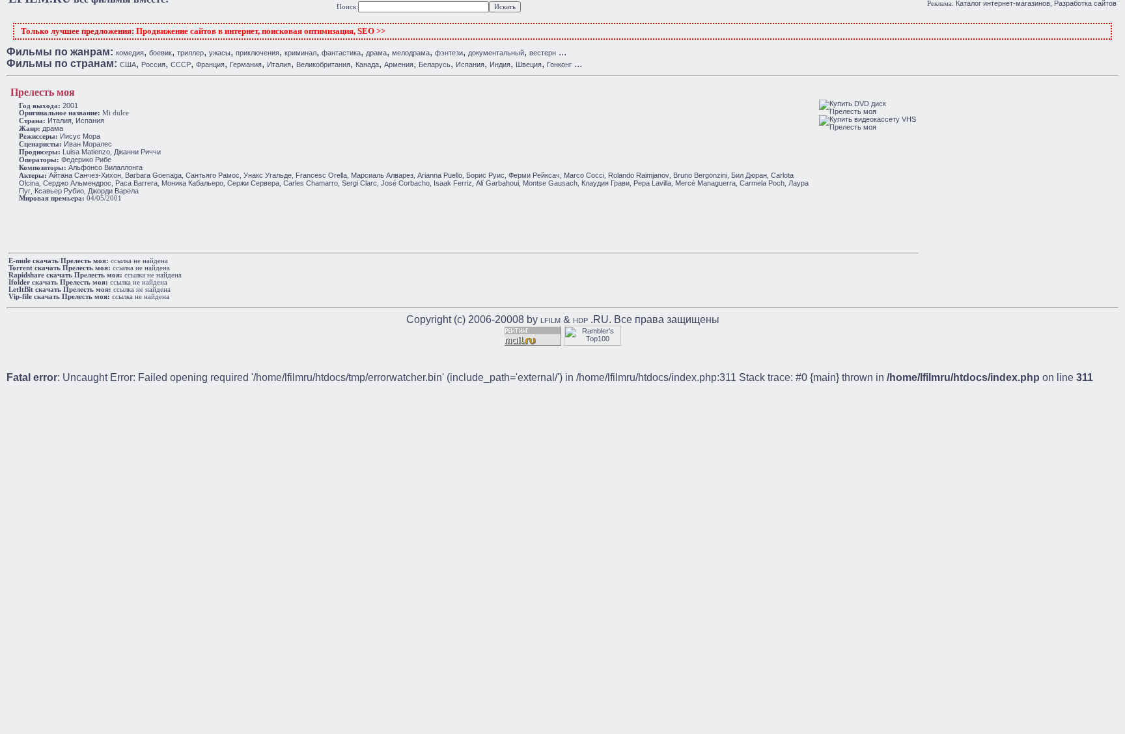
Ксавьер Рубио (59, 191)
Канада (367, 64)
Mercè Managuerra (705, 183)
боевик (160, 53)
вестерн (542, 53)
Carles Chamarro (310, 183)
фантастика (341, 53)
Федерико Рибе (86, 159)
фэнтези (449, 53)
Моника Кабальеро (192, 183)
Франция (210, 64)
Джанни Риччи (137, 152)
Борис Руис (485, 175)
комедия (130, 53)
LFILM (550, 320)
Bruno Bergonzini (700, 175)
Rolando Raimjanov (638, 175)
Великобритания (323, 64)
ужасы (219, 53)
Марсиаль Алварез (382, 175)
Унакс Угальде (267, 175)
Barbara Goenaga (153, 175)
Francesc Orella (321, 175)
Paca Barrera (136, 183)
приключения (257, 53)
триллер (190, 53)
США (128, 64)
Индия (500, 64)
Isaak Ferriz (453, 183)
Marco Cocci (584, 175)
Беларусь (435, 64)
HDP (580, 320)
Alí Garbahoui (497, 183)
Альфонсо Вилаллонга (105, 167)
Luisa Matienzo (86, 152)
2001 (70, 105)
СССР (181, 64)
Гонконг (559, 64)
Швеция (529, 64)
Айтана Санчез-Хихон (85, 175)
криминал (300, 53)
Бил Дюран (749, 175)
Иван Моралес (88, 144)
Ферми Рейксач (534, 175)
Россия (153, 64)
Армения (398, 64)
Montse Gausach (550, 183)
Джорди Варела (113, 191)
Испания (470, 64)
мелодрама (411, 53)
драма (376, 53)
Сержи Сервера (253, 183)
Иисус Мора (80, 136)
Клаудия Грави (605, 183)
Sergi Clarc (359, 183)
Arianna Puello (439, 175)
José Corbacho (405, 183)
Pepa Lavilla (652, 183)
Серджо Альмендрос (77, 183)
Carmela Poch (762, 183)
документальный (496, 53)
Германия (246, 64)
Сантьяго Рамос (213, 175)
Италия (279, 64)
